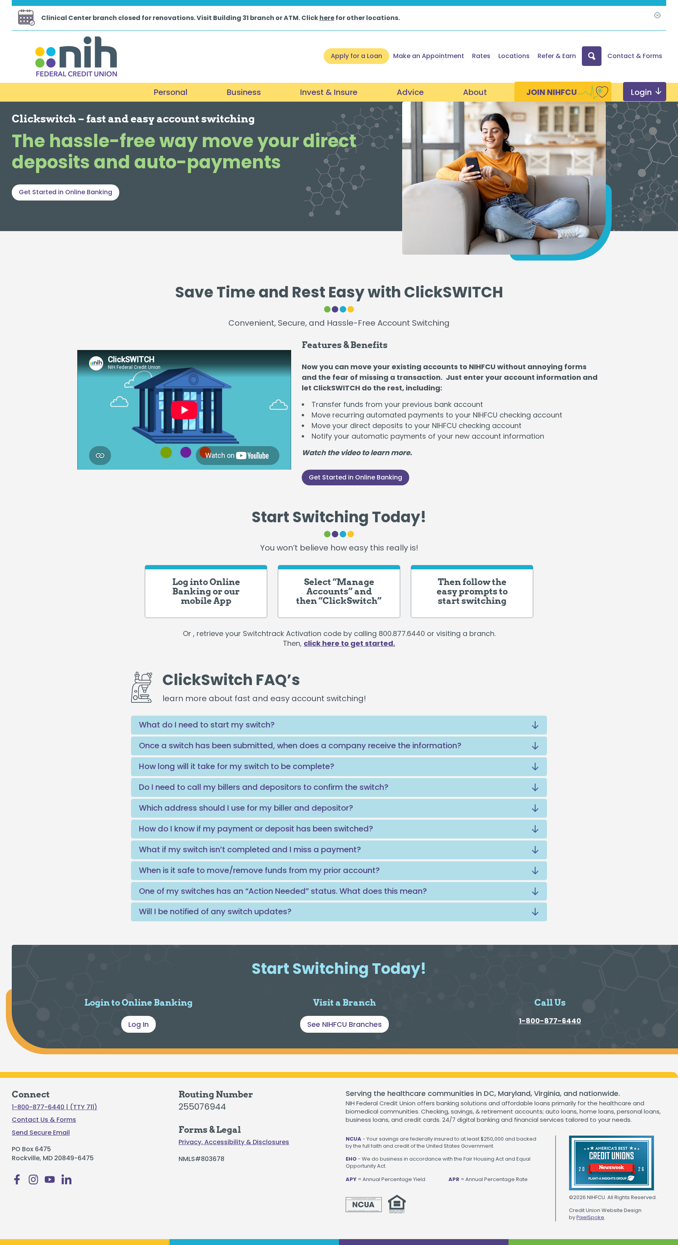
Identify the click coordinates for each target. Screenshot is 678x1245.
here (326, 17)
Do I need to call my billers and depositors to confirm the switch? (263, 787)
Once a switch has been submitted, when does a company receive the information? (300, 745)
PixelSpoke (590, 1217)
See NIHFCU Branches (344, 1024)
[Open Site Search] (591, 56)
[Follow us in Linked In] (66, 1182)
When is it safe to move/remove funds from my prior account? (259, 870)
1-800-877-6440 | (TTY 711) (54, 1107)
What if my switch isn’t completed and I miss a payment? (250, 849)
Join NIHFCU (551, 92)
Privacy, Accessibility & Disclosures (234, 1142)
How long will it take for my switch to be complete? (236, 766)
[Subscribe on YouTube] (50, 1182)
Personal (171, 92)
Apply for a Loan (356, 55)
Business (244, 92)
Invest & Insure (328, 92)
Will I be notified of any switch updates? (215, 911)
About (475, 92)
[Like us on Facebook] (17, 1182)
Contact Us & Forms (44, 1120)
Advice (410, 92)
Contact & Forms (634, 56)
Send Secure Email (41, 1132)
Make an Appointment (428, 56)
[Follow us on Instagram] (33, 1182)
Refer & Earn (557, 56)
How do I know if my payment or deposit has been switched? (256, 828)
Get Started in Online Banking (65, 192)
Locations (514, 56)
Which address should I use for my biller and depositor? (246, 807)
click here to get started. (349, 643)
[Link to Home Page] (76, 57)
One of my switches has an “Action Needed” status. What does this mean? (283, 891)
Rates (481, 56)
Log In (138, 1024)
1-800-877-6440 (550, 1021)
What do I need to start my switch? (207, 724)
